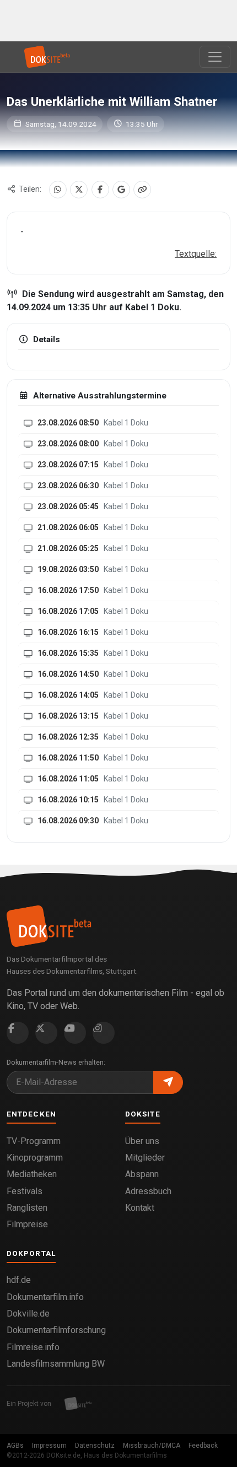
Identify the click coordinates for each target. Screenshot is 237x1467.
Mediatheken (32, 1174)
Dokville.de (28, 1313)
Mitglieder (145, 1157)
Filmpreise (27, 1224)
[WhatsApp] (58, 189)
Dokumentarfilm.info (45, 1297)
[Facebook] (100, 189)
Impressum (49, 1445)
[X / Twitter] (79, 189)
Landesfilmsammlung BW (56, 1363)
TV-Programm (34, 1141)
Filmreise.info (33, 1347)
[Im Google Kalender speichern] (121, 189)
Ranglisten (27, 1207)
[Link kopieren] (142, 189)
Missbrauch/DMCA (151, 1445)
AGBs (15, 1445)
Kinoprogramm (35, 1157)
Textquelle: (196, 254)
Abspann (142, 1174)
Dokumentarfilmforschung (56, 1330)
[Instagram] (104, 1033)
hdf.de (19, 1280)
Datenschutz (95, 1445)
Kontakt (139, 1207)
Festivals (24, 1191)
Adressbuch (148, 1191)
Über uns (142, 1141)
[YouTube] (75, 1033)
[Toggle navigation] (215, 57)
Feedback (203, 1445)
